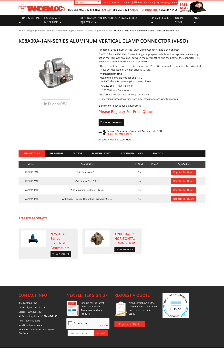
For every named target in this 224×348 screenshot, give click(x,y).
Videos (77, 153)
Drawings (56, 153)
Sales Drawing (112, 122)
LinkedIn (36, 329)
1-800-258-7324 (119, 9)
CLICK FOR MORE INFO (119, 134)
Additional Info (132, 153)
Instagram (48, 329)
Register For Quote (183, 172)
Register (116, 2)
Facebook (24, 329)
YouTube (24, 333)
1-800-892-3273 (31, 320)
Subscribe (101, 333)
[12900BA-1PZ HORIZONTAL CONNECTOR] (97, 238)
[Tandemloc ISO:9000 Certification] (176, 305)
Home (22, 30)
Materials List (101, 153)
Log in (105, 2)
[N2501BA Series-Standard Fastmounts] (33, 238)
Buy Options (31, 153)
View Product (60, 254)
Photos (158, 153)
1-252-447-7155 (168, 9)
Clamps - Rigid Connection (98, 30)
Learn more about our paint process (121, 105)
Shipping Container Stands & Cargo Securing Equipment (55, 30)
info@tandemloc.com (30, 325)
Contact (127, 2)
